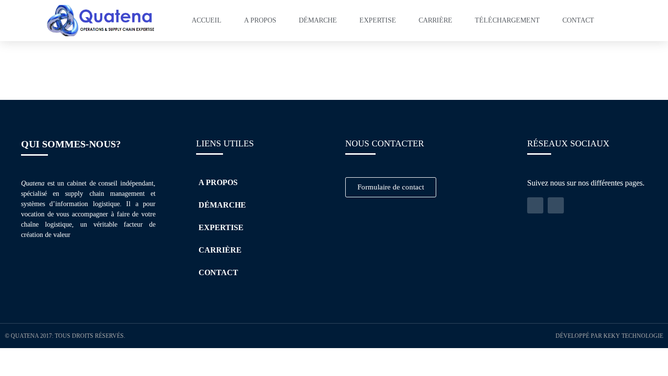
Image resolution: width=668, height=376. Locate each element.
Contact (578, 20)
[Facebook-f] (556, 205)
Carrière (435, 20)
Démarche (318, 20)
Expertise (377, 20)
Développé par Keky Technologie (609, 335)
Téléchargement (507, 20)
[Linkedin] (535, 205)
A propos (260, 20)
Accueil (207, 20)
